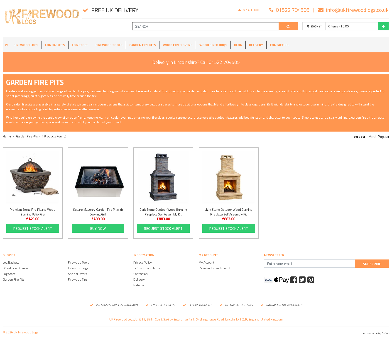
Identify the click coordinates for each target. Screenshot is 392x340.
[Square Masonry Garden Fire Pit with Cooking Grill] (98, 177)
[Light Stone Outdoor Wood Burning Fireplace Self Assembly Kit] (228, 177)
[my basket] (383, 26)
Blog (238, 44)
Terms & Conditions (146, 268)
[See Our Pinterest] (311, 280)
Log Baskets (55, 44)
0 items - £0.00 (338, 26)
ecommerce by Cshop (376, 333)
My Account (252, 9)
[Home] (41, 18)
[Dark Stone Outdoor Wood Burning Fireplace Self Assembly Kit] (163, 177)
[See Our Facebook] (294, 280)
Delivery (256, 44)
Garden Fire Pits (142, 44)
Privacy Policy (142, 262)
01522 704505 (292, 10)
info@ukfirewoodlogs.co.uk (357, 10)
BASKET (316, 26)
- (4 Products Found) (41, 136)
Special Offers (77, 273)
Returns (138, 285)
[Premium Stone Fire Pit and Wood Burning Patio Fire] (32, 177)
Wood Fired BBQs (213, 44)
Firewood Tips (78, 279)
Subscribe (372, 264)
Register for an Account (214, 268)
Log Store (80, 44)
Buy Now (98, 228)
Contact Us (279, 44)
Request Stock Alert (32, 228)
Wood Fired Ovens (177, 44)
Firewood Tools (109, 44)
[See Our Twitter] (303, 280)
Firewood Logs (26, 44)
